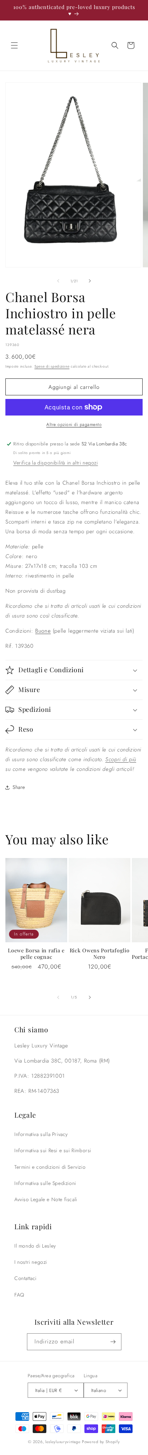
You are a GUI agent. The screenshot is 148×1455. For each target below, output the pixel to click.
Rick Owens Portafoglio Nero (100, 953)
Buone (43, 631)
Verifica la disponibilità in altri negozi (55, 462)
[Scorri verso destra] (90, 281)
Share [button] (19, 787)
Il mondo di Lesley (35, 1245)
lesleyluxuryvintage (62, 1442)
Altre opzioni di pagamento (74, 424)
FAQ (19, 1294)
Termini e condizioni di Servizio (49, 1167)
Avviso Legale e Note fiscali (45, 1199)
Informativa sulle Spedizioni (45, 1183)
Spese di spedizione (51, 366)
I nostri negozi (30, 1262)
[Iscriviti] (113, 1341)
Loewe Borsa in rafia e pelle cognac (36, 953)
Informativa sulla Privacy (41, 1134)
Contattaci (25, 1278)
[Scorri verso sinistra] (58, 281)
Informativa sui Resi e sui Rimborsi (52, 1150)
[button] (14, 45)
